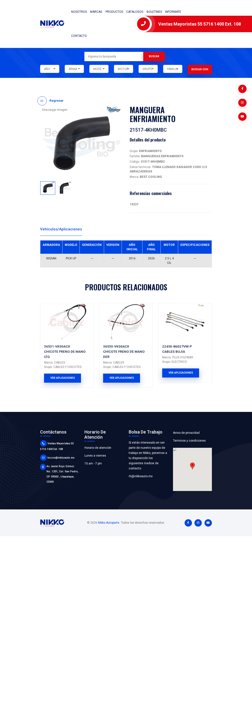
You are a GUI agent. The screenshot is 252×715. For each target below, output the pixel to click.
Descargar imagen (54, 110)
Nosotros (79, 12)
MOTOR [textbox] (123, 69)
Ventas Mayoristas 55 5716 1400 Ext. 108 (199, 24)
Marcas (96, 12)
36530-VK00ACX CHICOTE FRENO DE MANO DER (124, 351)
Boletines (154, 12)
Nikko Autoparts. (109, 522)
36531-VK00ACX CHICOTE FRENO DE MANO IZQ (65, 351)
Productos (114, 12)
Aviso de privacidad (186, 433)
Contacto (79, 36)
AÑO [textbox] (47, 69)
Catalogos (134, 12)
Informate (173, 12)
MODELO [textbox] (99, 69)
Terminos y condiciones (189, 440)
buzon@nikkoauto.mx (60, 457)
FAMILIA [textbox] (172, 69)
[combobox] (49, 69)
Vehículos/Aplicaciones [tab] (61, 229)
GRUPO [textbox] (147, 69)
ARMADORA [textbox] (76, 69)
